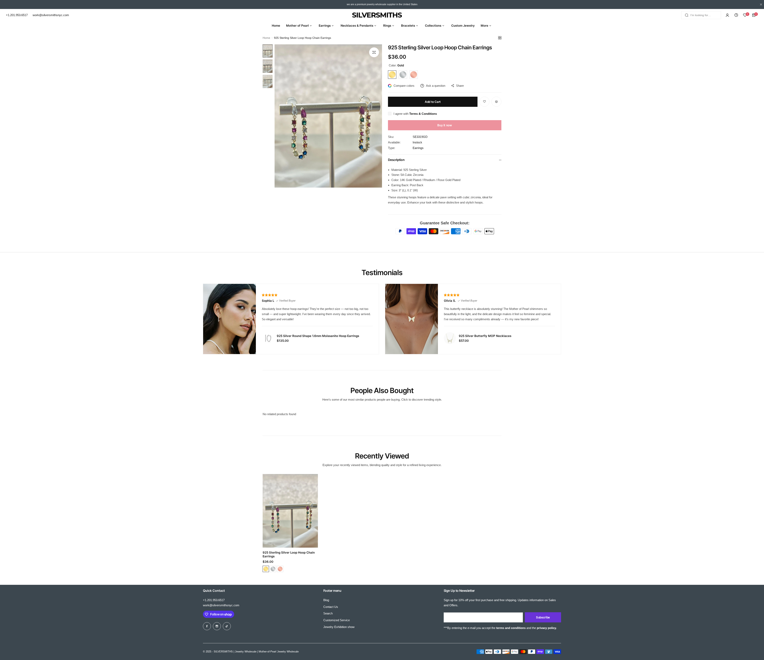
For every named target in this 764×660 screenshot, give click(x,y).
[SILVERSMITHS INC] (382, 15)
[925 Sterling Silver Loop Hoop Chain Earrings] (290, 511)
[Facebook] (207, 626)
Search (328, 613)
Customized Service (336, 620)
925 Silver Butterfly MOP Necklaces (485, 336)
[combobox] (701, 15)
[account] (727, 15)
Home (266, 37)
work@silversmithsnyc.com (221, 605)
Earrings (418, 148)
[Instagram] (217, 626)
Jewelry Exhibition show (339, 627)
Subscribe (543, 617)
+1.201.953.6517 (214, 600)
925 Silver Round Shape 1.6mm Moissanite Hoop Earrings (318, 336)
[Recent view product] (736, 15)
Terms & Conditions (423, 113)
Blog (326, 600)
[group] (328, 116)
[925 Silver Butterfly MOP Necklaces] (450, 338)
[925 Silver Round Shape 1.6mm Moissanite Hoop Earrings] (268, 338)
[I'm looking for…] (686, 15)
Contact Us (330, 606)
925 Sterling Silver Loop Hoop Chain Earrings (289, 554)
